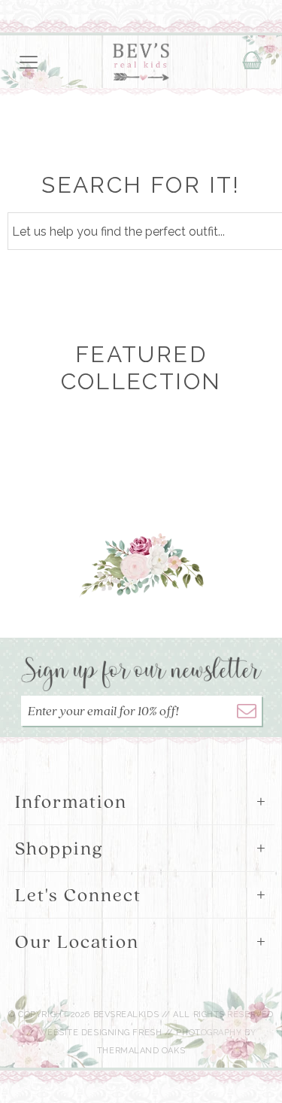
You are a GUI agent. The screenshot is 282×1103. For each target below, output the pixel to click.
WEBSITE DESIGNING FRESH (100, 1032)
